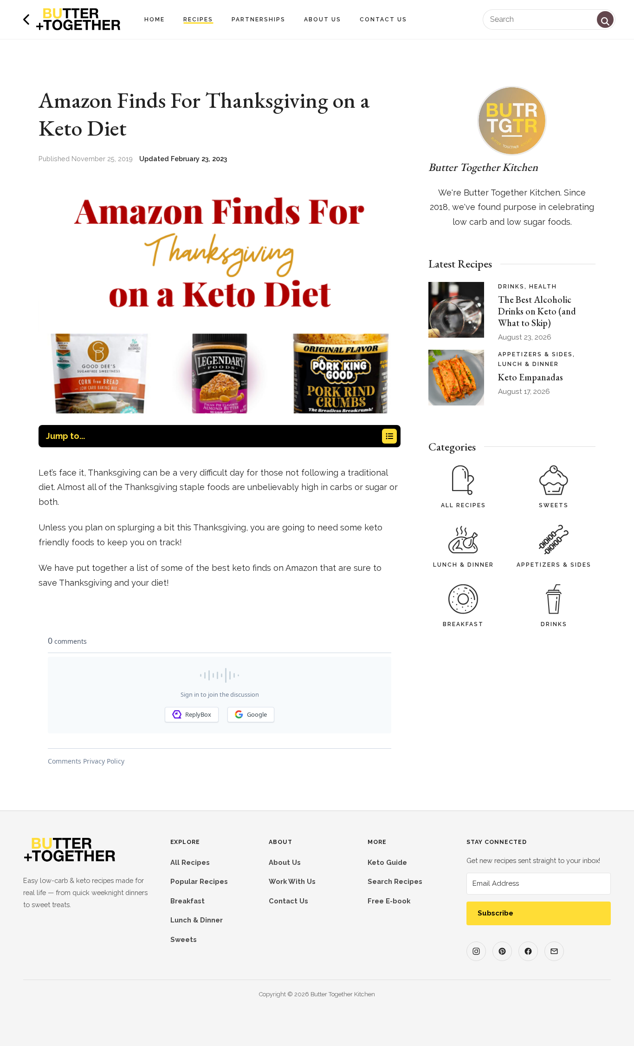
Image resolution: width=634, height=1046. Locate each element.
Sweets (554, 505)
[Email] (554, 951)
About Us (322, 19)
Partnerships (258, 19)
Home (154, 19)
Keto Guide (387, 862)
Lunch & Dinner (463, 565)
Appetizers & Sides (554, 565)
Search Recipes (395, 881)
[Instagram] (476, 951)
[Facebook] (528, 951)
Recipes (198, 19)
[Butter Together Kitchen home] (69, 860)
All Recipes (463, 505)
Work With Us (292, 881)
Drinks (554, 624)
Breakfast (463, 624)
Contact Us (383, 19)
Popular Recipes (199, 881)
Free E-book (389, 901)
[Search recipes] (605, 19)
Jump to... (65, 436)
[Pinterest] (502, 951)
